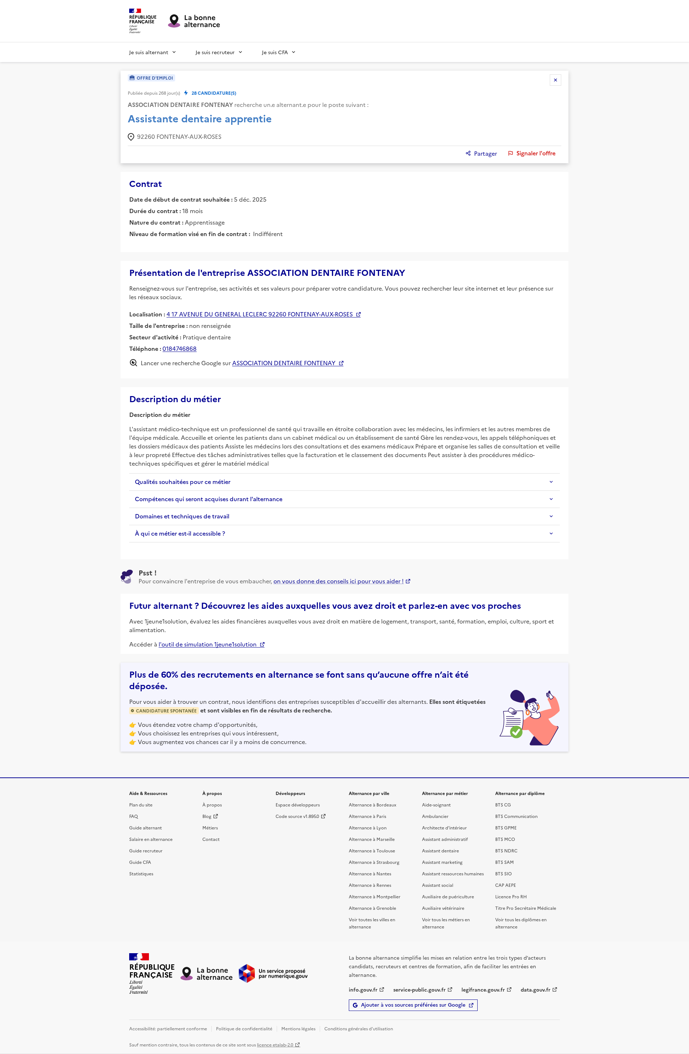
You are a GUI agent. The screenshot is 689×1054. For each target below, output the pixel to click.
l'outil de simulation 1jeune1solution (208, 644)
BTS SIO (503, 873)
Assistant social (437, 885)
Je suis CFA (275, 52)
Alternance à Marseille (372, 839)
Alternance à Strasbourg (374, 862)
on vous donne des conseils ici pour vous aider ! (338, 581)
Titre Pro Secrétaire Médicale (525, 908)
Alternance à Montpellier (374, 896)
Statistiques (141, 873)
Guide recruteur (146, 850)
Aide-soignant (436, 804)
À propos (212, 804)
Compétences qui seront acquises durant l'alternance (208, 499)
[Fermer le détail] (555, 80)
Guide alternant (145, 827)
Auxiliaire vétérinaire (443, 908)
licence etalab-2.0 (275, 1044)
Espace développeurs (298, 804)
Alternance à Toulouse (372, 850)
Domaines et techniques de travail (182, 516)
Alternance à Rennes (370, 885)
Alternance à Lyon (367, 827)
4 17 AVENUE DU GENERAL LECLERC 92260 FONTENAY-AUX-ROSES (260, 314)
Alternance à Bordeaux (372, 804)
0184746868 (180, 348)
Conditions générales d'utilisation (358, 1028)
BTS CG (503, 804)
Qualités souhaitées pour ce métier (182, 481)
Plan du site (141, 804)
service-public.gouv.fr (419, 989)
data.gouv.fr (535, 989)
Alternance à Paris (367, 816)
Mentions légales (298, 1028)
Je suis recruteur (215, 52)
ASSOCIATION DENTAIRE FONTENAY (284, 363)
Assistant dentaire (440, 850)
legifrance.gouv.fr (483, 989)
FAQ (133, 816)
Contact (211, 839)
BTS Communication (516, 816)
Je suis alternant (148, 52)
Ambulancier (435, 816)
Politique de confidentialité (244, 1028)
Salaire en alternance (151, 839)
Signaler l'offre (536, 153)
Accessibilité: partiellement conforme (168, 1028)
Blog (206, 816)
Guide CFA (140, 862)
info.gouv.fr (363, 989)
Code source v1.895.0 (297, 816)
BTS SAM (504, 862)
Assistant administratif (445, 839)
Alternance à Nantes (370, 873)
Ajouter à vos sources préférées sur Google (413, 1005)
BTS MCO (505, 839)
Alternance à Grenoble (372, 908)
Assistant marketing (442, 862)
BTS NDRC (506, 850)
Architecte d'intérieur (444, 827)
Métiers (210, 827)
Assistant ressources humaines (453, 873)
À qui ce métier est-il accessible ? (180, 533)
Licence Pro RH (511, 896)
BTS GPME (506, 827)
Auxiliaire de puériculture (448, 896)
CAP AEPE (505, 885)
